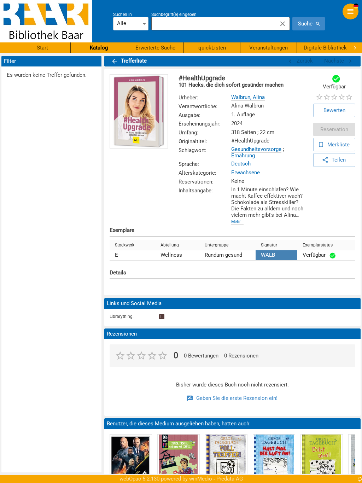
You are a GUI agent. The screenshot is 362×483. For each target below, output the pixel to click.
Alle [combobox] (121, 23)
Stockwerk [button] (124, 245)
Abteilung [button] (169, 245)
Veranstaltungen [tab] (268, 48)
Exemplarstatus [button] (318, 245)
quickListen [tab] (212, 48)
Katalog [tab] (99, 48)
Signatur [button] (269, 245)
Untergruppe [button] (216, 245)
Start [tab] (42, 48)
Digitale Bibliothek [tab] (325, 48)
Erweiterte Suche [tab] (155, 48)
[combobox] (212, 23)
